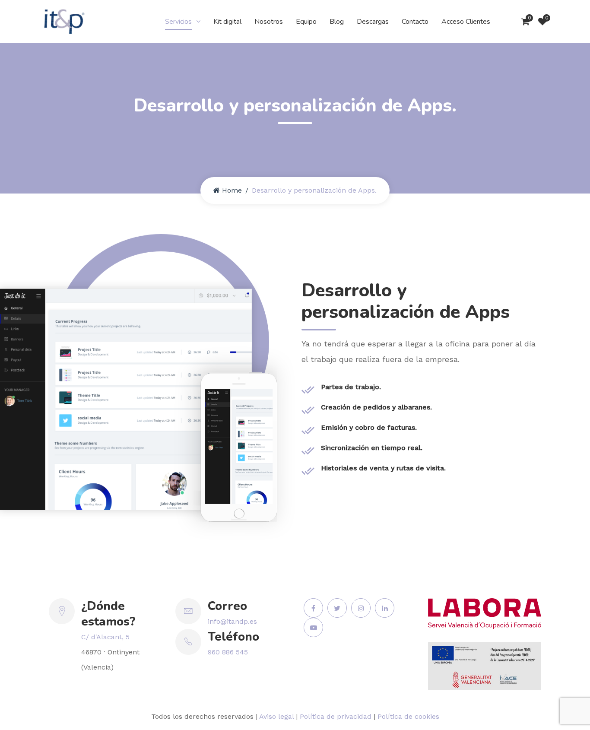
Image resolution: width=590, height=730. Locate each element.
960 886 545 (228, 652)
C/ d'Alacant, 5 (105, 637)
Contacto (415, 21)
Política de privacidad (335, 716)
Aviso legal (276, 716)
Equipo (306, 21)
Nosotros (268, 21)
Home (232, 190)
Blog (337, 21)
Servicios (178, 21)
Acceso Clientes (465, 21)
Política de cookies (408, 716)
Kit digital (227, 21)
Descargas (373, 21)
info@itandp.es (232, 621)
